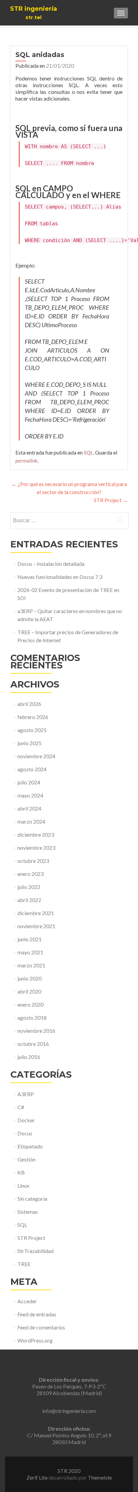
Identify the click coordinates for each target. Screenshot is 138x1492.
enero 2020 (30, 1004)
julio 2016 (28, 1057)
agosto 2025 (32, 730)
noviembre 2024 (36, 756)
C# (20, 1107)
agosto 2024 (32, 769)
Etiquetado (30, 1146)
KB (21, 1172)
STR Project (111, 500)
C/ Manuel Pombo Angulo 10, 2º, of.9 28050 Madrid (69, 1435)
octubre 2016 (33, 1043)
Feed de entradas (36, 1314)
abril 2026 (29, 704)
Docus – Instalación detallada (50, 563)
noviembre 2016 (36, 1030)
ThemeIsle (100, 1477)
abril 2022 (29, 900)
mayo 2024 (30, 795)
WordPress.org (35, 1340)
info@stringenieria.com (69, 1411)
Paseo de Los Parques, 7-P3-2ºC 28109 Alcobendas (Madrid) (69, 1386)
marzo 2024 (31, 821)
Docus (24, 1133)
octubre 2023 (33, 860)
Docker (26, 1120)
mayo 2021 (30, 952)
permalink (26, 460)
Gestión (26, 1159)
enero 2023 (30, 874)
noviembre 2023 (36, 847)
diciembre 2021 (35, 913)
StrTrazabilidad (35, 1251)
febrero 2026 (32, 717)
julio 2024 (28, 782)
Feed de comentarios (41, 1327)
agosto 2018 (32, 1017)
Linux (23, 1185)
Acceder (27, 1301)
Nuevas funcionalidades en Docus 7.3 (59, 577)
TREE (23, 1264)
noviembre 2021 (36, 926)
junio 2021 (29, 939)
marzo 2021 (31, 965)
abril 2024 (29, 808)
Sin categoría (32, 1198)
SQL (88, 452)
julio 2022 (28, 887)
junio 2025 (29, 743)
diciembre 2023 (35, 834)
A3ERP (25, 1094)
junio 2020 (29, 978)
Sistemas (27, 1211)
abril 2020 (29, 991)
